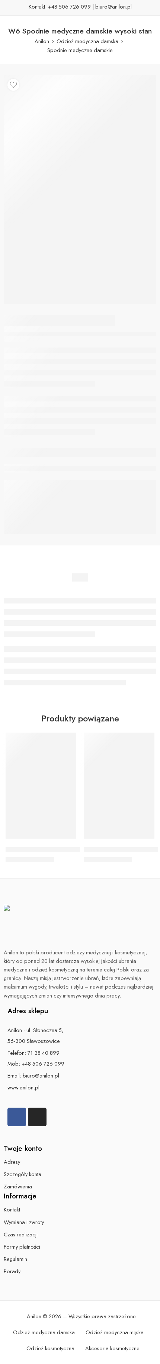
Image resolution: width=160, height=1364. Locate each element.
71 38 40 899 (44, 1053)
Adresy (12, 1162)
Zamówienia (18, 1186)
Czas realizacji (21, 1234)
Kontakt (12, 1209)
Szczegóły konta (22, 1174)
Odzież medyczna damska (87, 41)
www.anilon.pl (23, 1087)
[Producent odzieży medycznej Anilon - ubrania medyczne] (78, 924)
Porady (12, 1271)
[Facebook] (16, 1117)
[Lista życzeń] (13, 85)
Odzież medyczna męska (115, 1332)
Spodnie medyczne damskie (80, 50)
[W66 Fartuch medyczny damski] (119, 786)
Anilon (42, 41)
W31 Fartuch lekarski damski (45, 849)
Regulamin (15, 1259)
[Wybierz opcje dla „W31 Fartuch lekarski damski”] (66, 838)
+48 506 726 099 (69, 6)
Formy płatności (22, 1247)
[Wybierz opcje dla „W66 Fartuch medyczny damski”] (144, 838)
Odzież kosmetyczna (50, 1348)
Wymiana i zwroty (24, 1222)
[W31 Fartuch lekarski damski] (41, 786)
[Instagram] (37, 1117)
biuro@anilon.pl (113, 6)
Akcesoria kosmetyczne (112, 1348)
